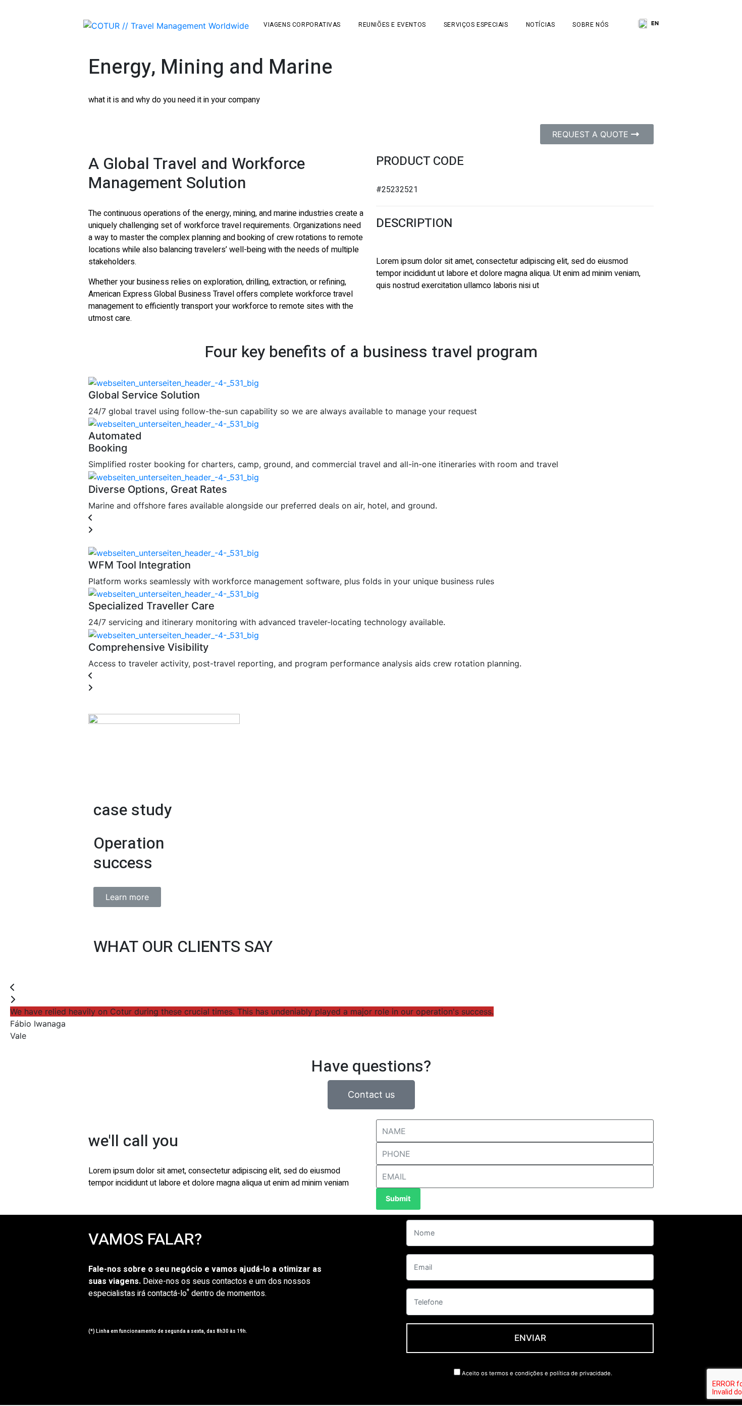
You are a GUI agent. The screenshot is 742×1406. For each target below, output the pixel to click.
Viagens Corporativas (302, 24)
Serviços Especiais (476, 24)
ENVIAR (530, 1338)
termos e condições (516, 1373)
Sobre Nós (590, 24)
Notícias (540, 24)
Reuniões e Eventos (392, 24)
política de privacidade (580, 1373)
